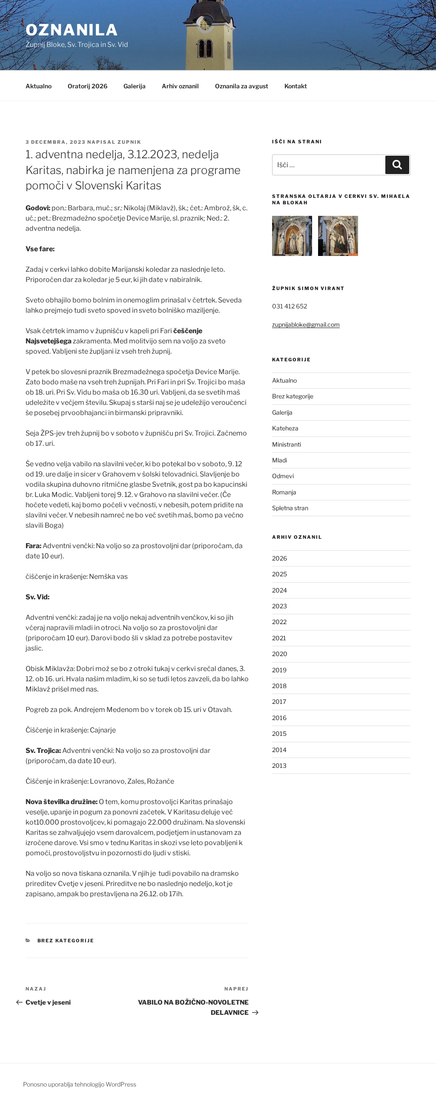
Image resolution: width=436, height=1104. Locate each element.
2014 (279, 749)
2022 (279, 621)
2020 (279, 653)
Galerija (134, 86)
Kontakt (295, 86)
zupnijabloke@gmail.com (306, 324)
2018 (279, 685)
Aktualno (39, 86)
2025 (279, 574)
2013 (279, 765)
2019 (279, 670)
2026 (279, 558)
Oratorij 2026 (87, 86)
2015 (279, 733)
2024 (279, 590)
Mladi (279, 460)
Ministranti (286, 444)
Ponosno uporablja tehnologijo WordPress (79, 1084)
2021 (279, 638)
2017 (279, 701)
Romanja (284, 492)
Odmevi (283, 475)
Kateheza (285, 428)
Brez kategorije (66, 941)
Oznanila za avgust (241, 86)
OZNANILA (72, 29)
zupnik (129, 142)
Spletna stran (290, 507)
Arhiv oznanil (180, 86)
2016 (279, 717)
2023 (279, 606)
